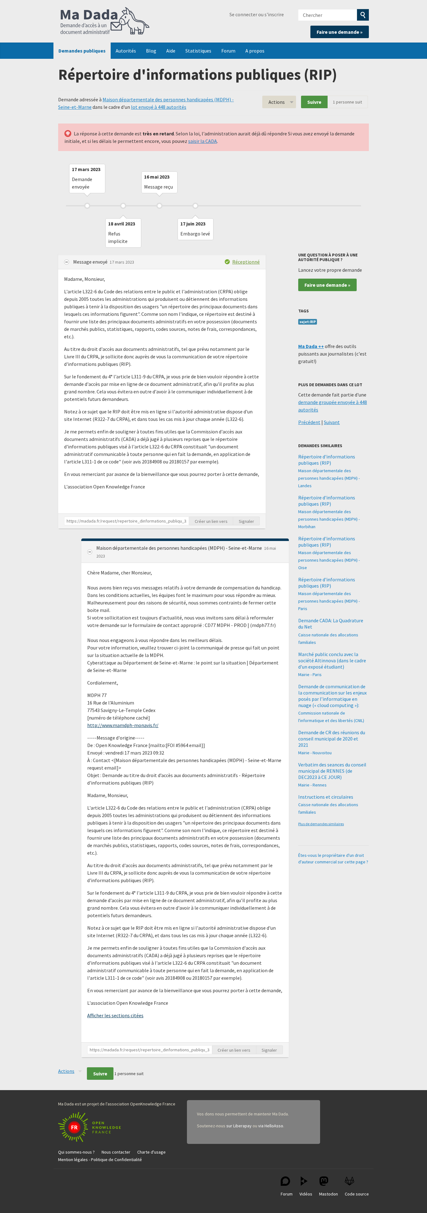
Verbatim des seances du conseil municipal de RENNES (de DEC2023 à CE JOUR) (332, 770)
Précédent (309, 422)
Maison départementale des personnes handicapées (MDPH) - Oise (329, 560)
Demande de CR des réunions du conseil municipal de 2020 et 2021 (331, 738)
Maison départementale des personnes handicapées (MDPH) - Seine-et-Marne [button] (179, 548)
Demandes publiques (82, 51)
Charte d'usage (151, 1152)
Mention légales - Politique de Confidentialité (100, 1159)
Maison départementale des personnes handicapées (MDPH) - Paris (329, 601)
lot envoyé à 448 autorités (158, 107)
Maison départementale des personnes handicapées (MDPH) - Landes (329, 478)
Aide (170, 51)
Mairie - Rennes (312, 785)
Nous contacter (116, 1152)
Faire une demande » (340, 32)
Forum (228, 51)
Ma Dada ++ (311, 346)
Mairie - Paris (310, 674)
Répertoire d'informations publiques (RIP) (326, 459)
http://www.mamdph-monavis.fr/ (122, 725)
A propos (254, 51)
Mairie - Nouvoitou (315, 753)
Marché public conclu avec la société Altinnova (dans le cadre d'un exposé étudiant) (332, 660)
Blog (151, 51)
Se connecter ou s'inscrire (256, 14)
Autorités (126, 51)
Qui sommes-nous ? (76, 1152)
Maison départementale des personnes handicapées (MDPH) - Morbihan (329, 519)
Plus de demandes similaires (321, 823)
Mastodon (328, 1194)
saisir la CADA (202, 141)
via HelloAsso (270, 1126)
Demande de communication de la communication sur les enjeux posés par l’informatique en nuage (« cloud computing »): (332, 695)
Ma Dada (105, 21)
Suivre (314, 102)
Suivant (332, 422)
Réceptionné (246, 262)
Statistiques (198, 51)
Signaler (246, 521)
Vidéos (305, 1194)
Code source (357, 1194)
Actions (277, 102)
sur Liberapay (239, 1126)
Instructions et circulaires (325, 797)
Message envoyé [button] (90, 262)
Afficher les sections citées (115, 1015)
